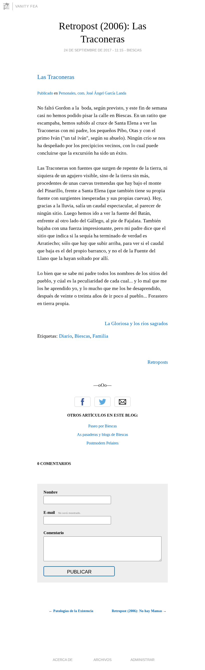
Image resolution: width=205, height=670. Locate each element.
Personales (67, 93)
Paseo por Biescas (102, 426)
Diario (65, 336)
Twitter (102, 402)
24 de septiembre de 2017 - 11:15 (94, 50)
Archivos (103, 660)
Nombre (51, 492)
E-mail (62, 512)
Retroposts (158, 362)
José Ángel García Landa (106, 93)
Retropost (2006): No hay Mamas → (139, 611)
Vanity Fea (26, 6)
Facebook (82, 402)
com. (81, 93)
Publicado (45, 93)
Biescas (134, 50)
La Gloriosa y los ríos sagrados (136, 323)
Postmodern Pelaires (102, 443)
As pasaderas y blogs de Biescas (102, 434)
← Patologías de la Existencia (71, 611)
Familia (100, 336)
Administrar (142, 660)
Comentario (54, 533)
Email (122, 402)
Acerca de (62, 660)
